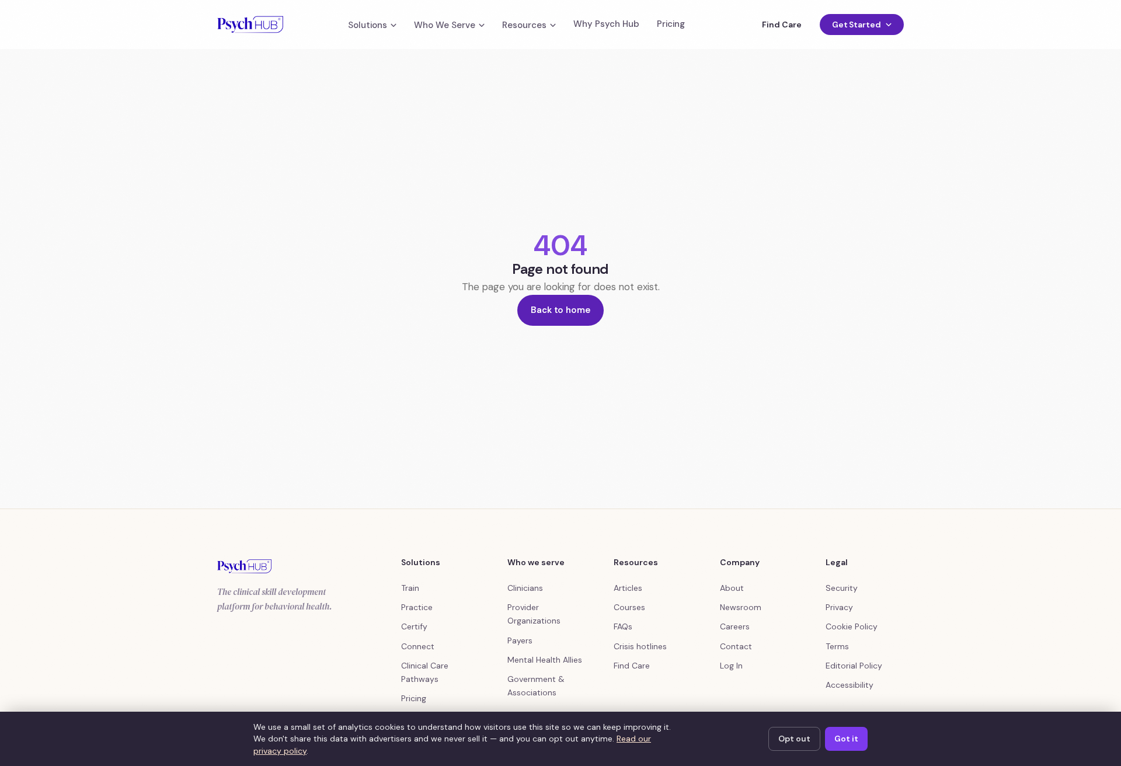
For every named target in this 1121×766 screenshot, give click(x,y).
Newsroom (740, 607)
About (732, 588)
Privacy (839, 607)
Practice (417, 607)
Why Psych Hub (606, 24)
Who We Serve (444, 25)
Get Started (856, 24)
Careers (735, 626)
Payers (519, 640)
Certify (414, 626)
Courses (629, 607)
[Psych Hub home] (250, 24)
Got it (846, 738)
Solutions (367, 25)
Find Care (781, 24)
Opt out (794, 738)
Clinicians (525, 588)
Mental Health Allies (544, 659)
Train (410, 588)
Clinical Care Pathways (424, 672)
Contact (736, 646)
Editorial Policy (854, 665)
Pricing (671, 24)
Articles (628, 588)
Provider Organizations (533, 614)
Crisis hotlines (640, 646)
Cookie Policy (852, 626)
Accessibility (849, 685)
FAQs (623, 626)
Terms (837, 646)
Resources (524, 25)
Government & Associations (536, 686)
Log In (731, 665)
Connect (417, 646)
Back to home (560, 310)
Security (842, 588)
